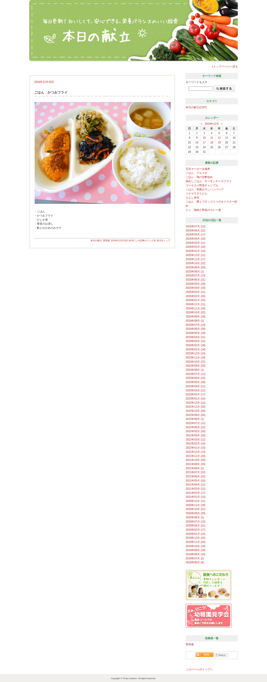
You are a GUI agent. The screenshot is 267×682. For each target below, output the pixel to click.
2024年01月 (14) (195, 349)
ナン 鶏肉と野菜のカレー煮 (203, 210)
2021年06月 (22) (195, 476)
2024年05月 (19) (195, 333)
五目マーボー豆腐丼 (198, 168)
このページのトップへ (199, 669)
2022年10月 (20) (195, 410)
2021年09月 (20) (195, 464)
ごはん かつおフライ (51, 92)
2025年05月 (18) (195, 283)
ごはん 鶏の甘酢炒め (199, 177)
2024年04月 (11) (195, 337)
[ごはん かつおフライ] (102, 153)
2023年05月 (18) (195, 382)
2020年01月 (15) (195, 533)
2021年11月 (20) (195, 456)
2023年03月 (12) (195, 390)
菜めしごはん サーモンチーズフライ (209, 181)
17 (204, 142)
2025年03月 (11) (195, 292)
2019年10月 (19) (195, 546)
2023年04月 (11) (195, 386)
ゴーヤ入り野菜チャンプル (202, 185)
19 (219, 142)
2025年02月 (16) (195, 296)
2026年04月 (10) (195, 238)
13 (226, 137)
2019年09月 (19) (195, 550)
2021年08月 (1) (195, 468)
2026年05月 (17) (195, 234)
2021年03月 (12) (195, 488)
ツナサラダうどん (196, 193)
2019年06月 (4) (195, 562)
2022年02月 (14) (195, 443)
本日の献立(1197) (196, 107)
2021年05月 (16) (195, 480)
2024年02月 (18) (195, 345)
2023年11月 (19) (195, 357)
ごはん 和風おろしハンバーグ (205, 189)
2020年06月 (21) (195, 525)
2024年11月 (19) (195, 308)
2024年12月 (212, 123)
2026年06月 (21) (195, 230)
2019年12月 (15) (195, 537)
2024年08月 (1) (195, 320)
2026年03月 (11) (195, 242)
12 (219, 137)
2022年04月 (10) (195, 435)
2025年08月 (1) (195, 271)
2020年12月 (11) (195, 501)
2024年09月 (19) (195, 316)
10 (204, 137)
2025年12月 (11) (195, 255)
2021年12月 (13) (195, 451)
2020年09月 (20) (195, 513)
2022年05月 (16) (195, 431)
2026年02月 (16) (195, 246)
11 (211, 137)
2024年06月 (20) (195, 328)
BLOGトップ (163, 240)
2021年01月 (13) (195, 496)
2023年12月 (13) (195, 353)
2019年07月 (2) (195, 558)
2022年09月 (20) (195, 415)
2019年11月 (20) (195, 542)
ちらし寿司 (192, 197)
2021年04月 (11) (195, 484)
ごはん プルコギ (196, 172)
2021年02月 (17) (195, 492)
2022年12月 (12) (195, 402)
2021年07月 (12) (195, 472)
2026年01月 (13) (195, 251)
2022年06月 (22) (195, 427)
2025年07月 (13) (195, 275)
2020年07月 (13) (195, 521)
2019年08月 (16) (195, 554)
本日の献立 (96, 240)
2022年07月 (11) (195, 423)
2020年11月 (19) (195, 505)
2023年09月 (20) (195, 365)
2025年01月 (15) (195, 300)
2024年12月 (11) (195, 304)
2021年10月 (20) (195, 460)
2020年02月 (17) (195, 529)
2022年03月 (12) (195, 439)
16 (196, 142)
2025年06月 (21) (195, 279)
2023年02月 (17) (195, 394)
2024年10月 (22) (195, 312)
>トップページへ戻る (225, 66)
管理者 (106, 240)
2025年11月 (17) (195, 259)
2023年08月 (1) (195, 369)
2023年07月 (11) (195, 374)
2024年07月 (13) (195, 324)
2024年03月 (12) (195, 341)
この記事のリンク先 (145, 240)
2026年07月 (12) (195, 226)
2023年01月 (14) (195, 398)
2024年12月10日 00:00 (122, 240)
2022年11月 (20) (195, 406)
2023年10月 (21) (195, 361)
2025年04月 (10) (195, 287)
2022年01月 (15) (195, 447)
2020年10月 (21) (195, 509)
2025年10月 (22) (195, 263)
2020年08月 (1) (195, 517)
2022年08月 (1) (195, 419)
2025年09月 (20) (195, 267)
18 (211, 142)
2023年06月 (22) (195, 378)
